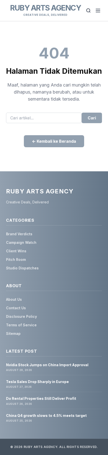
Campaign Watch (21, 242)
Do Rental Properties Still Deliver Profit (41, 398)
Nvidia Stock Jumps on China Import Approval (47, 365)
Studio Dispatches (22, 268)
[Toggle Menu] (98, 11)
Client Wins (16, 251)
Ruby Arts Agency (45, 8)
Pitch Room (16, 259)
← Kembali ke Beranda (54, 141)
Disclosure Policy (21, 316)
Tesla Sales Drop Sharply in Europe (37, 382)
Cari (92, 117)
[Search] (88, 10)
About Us (14, 299)
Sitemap (13, 333)
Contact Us (16, 308)
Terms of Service (21, 325)
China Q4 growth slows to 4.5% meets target (46, 415)
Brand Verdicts (19, 234)
